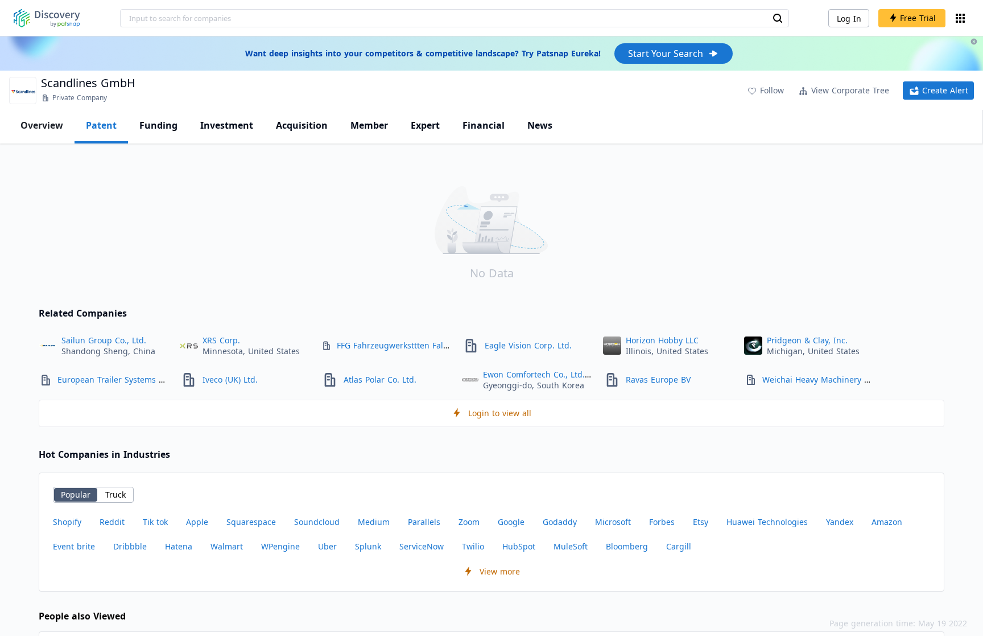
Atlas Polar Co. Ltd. (380, 379)
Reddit (112, 521)
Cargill (678, 546)
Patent (101, 125)
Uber (327, 546)
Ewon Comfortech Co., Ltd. (534, 374)
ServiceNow (421, 546)
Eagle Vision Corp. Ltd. (528, 345)
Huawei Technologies (767, 521)
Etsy (700, 521)
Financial (483, 125)
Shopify (67, 521)
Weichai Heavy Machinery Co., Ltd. (828, 379)
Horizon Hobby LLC (662, 340)
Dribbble (130, 546)
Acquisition (302, 125)
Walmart (226, 546)
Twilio (473, 546)
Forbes (662, 521)
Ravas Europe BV (658, 379)
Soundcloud (317, 521)
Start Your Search (665, 53)
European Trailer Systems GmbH (120, 379)
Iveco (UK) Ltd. (230, 379)
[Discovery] (47, 18)
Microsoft (613, 521)
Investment (226, 125)
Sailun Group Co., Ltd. (103, 340)
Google (511, 521)
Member (369, 125)
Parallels (424, 521)
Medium (374, 521)
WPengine (280, 546)
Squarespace (251, 521)
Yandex (839, 521)
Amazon (887, 521)
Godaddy (560, 521)
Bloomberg (627, 546)
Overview (41, 125)
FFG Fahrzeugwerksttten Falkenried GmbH (418, 345)
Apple (197, 521)
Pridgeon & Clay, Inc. (807, 340)
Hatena (178, 546)
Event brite (74, 546)
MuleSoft (571, 546)
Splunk (368, 546)
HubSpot (518, 546)
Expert (425, 125)
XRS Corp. (221, 340)
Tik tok (155, 521)
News (539, 125)
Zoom (469, 521)
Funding (158, 125)
